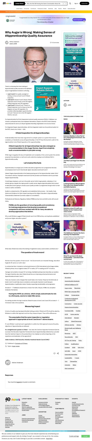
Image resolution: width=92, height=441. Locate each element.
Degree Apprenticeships (71, 307)
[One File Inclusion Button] (18, 237)
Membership (58, 421)
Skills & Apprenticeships (28, 408)
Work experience (69, 368)
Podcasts (57, 402)
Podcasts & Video (42, 8)
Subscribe (84, 3)
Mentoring (67, 333)
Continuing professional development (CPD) (71, 299)
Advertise (50, 8)
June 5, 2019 (13, 43)
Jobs (55, 8)
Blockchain (77, 288)
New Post (57, 415)
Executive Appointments (28, 418)
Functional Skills (69, 311)
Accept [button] (86, 436)
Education (24, 402)
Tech (66, 361)
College (67, 295)
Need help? (58, 423)
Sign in (76, 3)
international (68, 318)
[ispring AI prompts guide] (46, 237)
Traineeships (73, 361)
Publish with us (9, 422)
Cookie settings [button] (74, 436)
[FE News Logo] (7, 3)
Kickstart (76, 318)
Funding (78, 311)
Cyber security (78, 304)
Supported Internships (71, 354)
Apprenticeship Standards (72, 281)
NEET (74, 333)
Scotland (67, 347)
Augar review (16, 346)
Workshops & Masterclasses (76, 415)
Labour (67, 321)
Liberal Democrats (76, 321)
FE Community (9, 421)
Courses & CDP (76, 405)
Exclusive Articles (43, 402)
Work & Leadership (27, 407)
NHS (76, 337)
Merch (64, 8)
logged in (19, 382)
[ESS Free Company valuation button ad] (74, 55)
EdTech (24, 404)
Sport (73, 351)
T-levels (77, 358)
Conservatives (75, 295)
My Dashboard (59, 417)
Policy (80, 340)
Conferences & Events (78, 404)
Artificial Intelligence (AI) (71, 284)
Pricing (40, 415)
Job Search (25, 421)
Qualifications (75, 344)
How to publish (59, 412)
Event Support (42, 423)
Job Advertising (43, 420)
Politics (67, 344)
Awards (74, 402)
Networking (75, 407)
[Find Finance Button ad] (74, 39)
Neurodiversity (69, 337)
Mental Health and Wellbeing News (73, 329)
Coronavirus (68, 304)
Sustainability (68, 358)
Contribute (33, 8)
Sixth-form (81, 347)
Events (60, 8)
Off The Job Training (70, 340)
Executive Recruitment (28, 420)
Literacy (79, 325)
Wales (74, 365)
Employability (25, 405)
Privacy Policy (9, 425)
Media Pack (42, 417)
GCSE (66, 314)
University (67, 365)
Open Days (75, 408)
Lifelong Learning (69, 325)
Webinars (74, 413)
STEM (79, 351)
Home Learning (74, 314)
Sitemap (7, 427)
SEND (73, 347)
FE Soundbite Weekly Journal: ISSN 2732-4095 (45, 406)
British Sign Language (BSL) (72, 291)
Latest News (19, 8)
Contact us (8, 419)
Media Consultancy (44, 421)
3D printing (68, 277)
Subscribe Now (71, 8)
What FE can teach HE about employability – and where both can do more (44, 3)
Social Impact (25, 410)
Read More (49, 438)
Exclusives (26, 8)
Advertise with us (9, 424)
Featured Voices (43, 404)
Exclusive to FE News (21, 343)
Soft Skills (67, 351)
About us (7, 417)
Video (56, 404)
